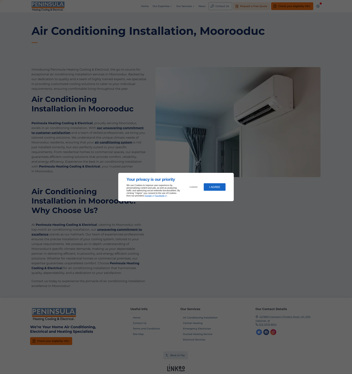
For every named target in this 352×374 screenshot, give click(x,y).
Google (148, 196)
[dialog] (176, 187)
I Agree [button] (214, 187)
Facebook (159, 196)
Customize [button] (194, 187)
